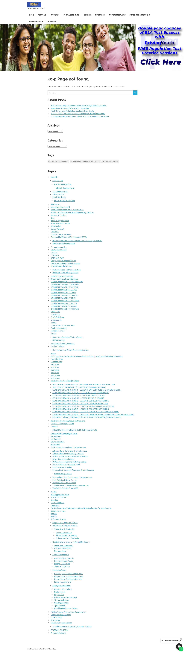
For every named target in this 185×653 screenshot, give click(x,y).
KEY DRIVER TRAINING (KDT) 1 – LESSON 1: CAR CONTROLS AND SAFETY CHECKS (86, 390)
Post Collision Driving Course (64, 480)
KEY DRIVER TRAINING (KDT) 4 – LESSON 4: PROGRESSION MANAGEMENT (83, 406)
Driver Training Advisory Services (64, 279)
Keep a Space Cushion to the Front (68, 576)
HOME (31, 15)
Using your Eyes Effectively (67, 538)
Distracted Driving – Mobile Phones (65, 263)
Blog (52, 218)
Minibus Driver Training (62, 467)
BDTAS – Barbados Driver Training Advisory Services (72, 212)
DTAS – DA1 (52, 21)
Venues (54, 513)
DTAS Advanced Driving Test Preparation (69, 462)
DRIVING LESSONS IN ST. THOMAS (65, 309)
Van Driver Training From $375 (65, 488)
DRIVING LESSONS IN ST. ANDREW (65, 284)
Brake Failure (59, 592)
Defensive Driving (58, 519)
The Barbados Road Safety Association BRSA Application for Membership (81, 508)
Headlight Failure (61, 603)
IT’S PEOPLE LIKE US (59, 630)
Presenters (55, 444)
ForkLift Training (57, 331)
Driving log (55, 620)
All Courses (55, 204)
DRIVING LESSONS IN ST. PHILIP (64, 306)
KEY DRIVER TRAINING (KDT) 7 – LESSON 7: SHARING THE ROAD (79, 387)
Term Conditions (57, 502)
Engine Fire (59, 594)
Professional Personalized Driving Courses (68, 447)
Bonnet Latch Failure (63, 589)
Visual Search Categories (66, 535)
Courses (87, 15)
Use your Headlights (62, 548)
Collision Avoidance (60, 554)
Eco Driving (55, 314)
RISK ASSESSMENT (36, 21)
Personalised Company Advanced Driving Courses (73, 470)
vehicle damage (112, 161)
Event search (56, 320)
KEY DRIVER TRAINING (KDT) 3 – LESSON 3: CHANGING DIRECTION (80, 403)
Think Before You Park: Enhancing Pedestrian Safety (72, 111)
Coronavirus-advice (59, 247)
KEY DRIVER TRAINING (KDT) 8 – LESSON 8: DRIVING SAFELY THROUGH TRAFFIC (85, 411)
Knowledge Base (71, 15)
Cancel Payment (57, 229)
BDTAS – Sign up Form (65, 188)
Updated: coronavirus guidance (65, 272)
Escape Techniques (62, 563)
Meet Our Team (59, 197)
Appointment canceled (60, 207)
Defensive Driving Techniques (64, 525)
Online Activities (57, 442)
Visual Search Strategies (64, 529)
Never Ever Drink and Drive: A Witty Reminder (70, 108)
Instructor (55, 364)
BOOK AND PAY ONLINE (60, 223)
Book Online (56, 226)
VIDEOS (54, 516)
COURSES (55, 15)
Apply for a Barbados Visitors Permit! (67, 337)
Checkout (55, 231)
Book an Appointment (60, 220)
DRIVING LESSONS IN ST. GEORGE (64, 287)
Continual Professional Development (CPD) (69, 237)
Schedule (54, 500)
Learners (54, 426)
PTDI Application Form (60, 494)
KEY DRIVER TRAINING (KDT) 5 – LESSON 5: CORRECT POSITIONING (80, 409)
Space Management (62, 582)
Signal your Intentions (63, 545)
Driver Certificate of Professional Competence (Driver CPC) (77, 240)
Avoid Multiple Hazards (64, 558)
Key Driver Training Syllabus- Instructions (68, 421)
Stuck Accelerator (61, 600)
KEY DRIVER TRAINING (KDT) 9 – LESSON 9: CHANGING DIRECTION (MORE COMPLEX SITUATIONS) (93, 414)
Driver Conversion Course (63, 459)
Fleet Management (59, 328)
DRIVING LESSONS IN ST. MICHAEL (65, 300)
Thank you (55, 505)
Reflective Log (58, 340)
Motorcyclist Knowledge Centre (64, 433)
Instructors (55, 375)
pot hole (101, 161)
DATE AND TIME (57, 258)
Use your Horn (60, 551)
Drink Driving (56, 617)
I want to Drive (57, 359)
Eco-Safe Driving (57, 317)
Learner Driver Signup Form (62, 423)
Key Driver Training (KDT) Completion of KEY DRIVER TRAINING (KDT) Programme (86, 417)
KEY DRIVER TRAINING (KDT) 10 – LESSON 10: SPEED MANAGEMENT (80, 392)
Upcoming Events (58, 511)
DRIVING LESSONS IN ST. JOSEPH (64, 295)
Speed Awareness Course (61, 623)
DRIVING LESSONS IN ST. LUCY (63, 298)
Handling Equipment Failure (66, 608)
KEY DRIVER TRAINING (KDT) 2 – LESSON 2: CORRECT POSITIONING (80, 401)
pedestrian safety (89, 161)
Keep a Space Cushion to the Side (68, 579)
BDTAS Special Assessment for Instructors (70, 456)
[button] (179, 646)
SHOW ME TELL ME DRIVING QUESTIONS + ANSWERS (74, 430)
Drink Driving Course (63, 473)
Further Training (57, 346)
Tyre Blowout (60, 605)
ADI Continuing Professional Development (68, 612)
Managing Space (59, 570)
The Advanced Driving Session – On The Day (70, 485)
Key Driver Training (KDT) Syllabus (65, 381)
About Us (42, 15)
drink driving (64, 161)
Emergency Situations (61, 585)
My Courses (100, 15)
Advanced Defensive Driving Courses (67, 453)
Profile (53, 492)
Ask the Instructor (60, 191)
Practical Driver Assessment (64, 482)
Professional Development (63, 243)
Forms (53, 333)
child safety (52, 161)
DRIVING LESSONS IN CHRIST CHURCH (67, 281)
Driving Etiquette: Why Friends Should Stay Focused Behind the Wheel (80, 116)
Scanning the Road (64, 533)
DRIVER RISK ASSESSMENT (140, 15)
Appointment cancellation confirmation (67, 209)
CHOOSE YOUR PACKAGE (61, 234)
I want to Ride (56, 361)
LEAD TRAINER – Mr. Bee (64, 200)
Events (53, 322)
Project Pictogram (58, 633)
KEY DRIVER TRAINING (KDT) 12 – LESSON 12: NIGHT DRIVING (78, 398)
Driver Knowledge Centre (61, 266)
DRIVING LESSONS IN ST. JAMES (64, 290)
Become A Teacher (58, 215)
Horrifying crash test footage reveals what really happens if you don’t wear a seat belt (87, 356)
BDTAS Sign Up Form (62, 184)
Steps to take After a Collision (65, 522)
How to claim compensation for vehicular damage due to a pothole (78, 105)
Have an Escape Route (63, 561)
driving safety (75, 161)
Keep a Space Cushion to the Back (68, 573)
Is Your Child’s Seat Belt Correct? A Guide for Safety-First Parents (78, 113)
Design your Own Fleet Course (63, 260)
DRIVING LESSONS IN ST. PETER (64, 303)
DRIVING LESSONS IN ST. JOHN (63, 292)
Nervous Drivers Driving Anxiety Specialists (70, 350)
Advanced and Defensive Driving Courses (69, 451)
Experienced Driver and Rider (63, 325)
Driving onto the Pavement (65, 597)
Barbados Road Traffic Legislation (66, 270)
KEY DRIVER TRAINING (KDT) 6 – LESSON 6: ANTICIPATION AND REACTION (83, 384)
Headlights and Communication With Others (70, 542)
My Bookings (56, 436)
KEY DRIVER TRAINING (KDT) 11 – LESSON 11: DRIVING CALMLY (78, 395)
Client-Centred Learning (61, 614)
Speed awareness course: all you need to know (71, 626)
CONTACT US (57, 180)
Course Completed (117, 15)
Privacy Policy (58, 194)
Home (53, 353)
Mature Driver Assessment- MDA (66, 464)
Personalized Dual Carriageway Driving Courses (72, 477)
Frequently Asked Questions (62, 343)
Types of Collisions (62, 566)
